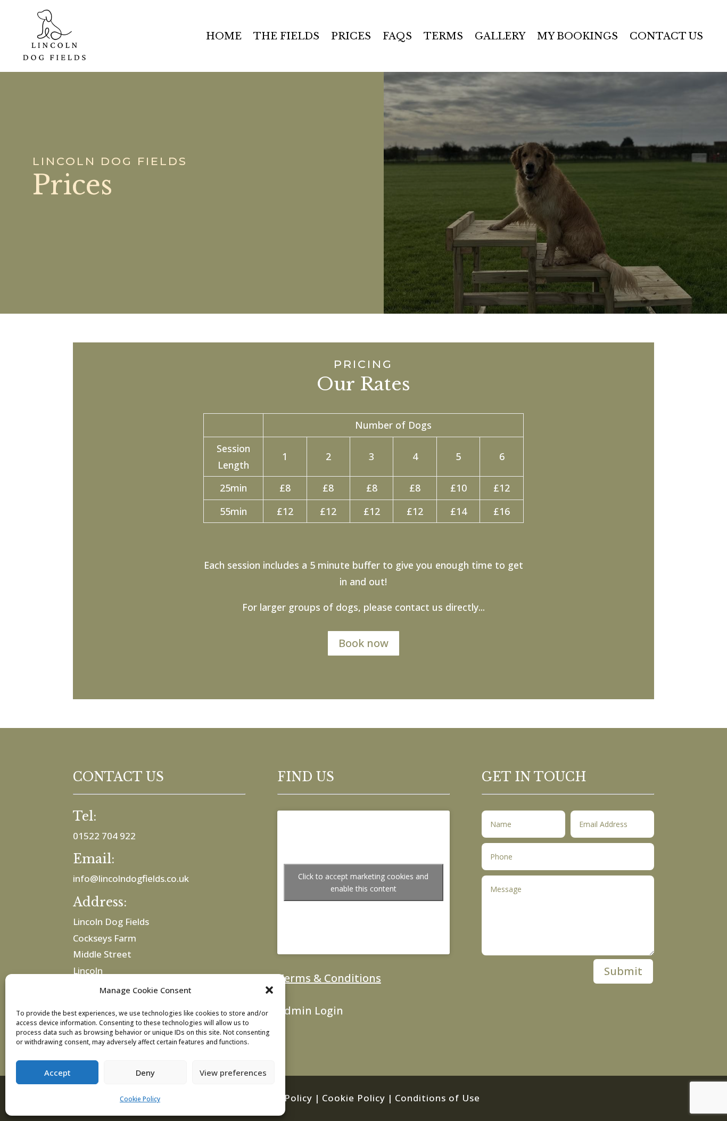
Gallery (500, 37)
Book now (363, 643)
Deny (145, 1072)
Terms (443, 37)
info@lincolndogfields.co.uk (131, 878)
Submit (623, 971)
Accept (57, 1072)
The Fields (286, 37)
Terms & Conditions (329, 978)
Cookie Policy (140, 1098)
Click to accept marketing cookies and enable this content (363, 882)
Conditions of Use (437, 1098)
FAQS (397, 37)
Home (224, 37)
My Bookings (577, 37)
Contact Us (666, 37)
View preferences (233, 1072)
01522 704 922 (104, 836)
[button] (269, 990)
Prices (351, 37)
